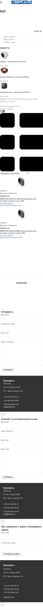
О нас (21, 292)
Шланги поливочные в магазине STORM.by (14, 77)
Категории (4, 17)
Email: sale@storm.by (11, 273)
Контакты (21, 297)
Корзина (21, 301)
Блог (21, 294)
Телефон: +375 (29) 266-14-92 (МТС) (18, 264)
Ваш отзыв (5, 449)
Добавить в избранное (8, 193)
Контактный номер (8, 324)
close (36, 31)
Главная (3, 99)
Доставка (21, 303)
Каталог (21, 290)
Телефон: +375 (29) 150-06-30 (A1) (17, 257)
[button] (8, 37)
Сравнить (3, 191)
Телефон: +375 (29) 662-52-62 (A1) (17, 254)
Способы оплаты (21, 305)
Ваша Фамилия (7, 431)
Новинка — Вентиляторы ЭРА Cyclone (13, 61)
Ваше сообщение (7, 342)
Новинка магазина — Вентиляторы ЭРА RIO (15, 92)
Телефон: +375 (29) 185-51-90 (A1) (17, 260)
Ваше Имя (5, 315)
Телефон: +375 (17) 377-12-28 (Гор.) (17, 267)
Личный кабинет (21, 299)
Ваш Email (5, 333)
